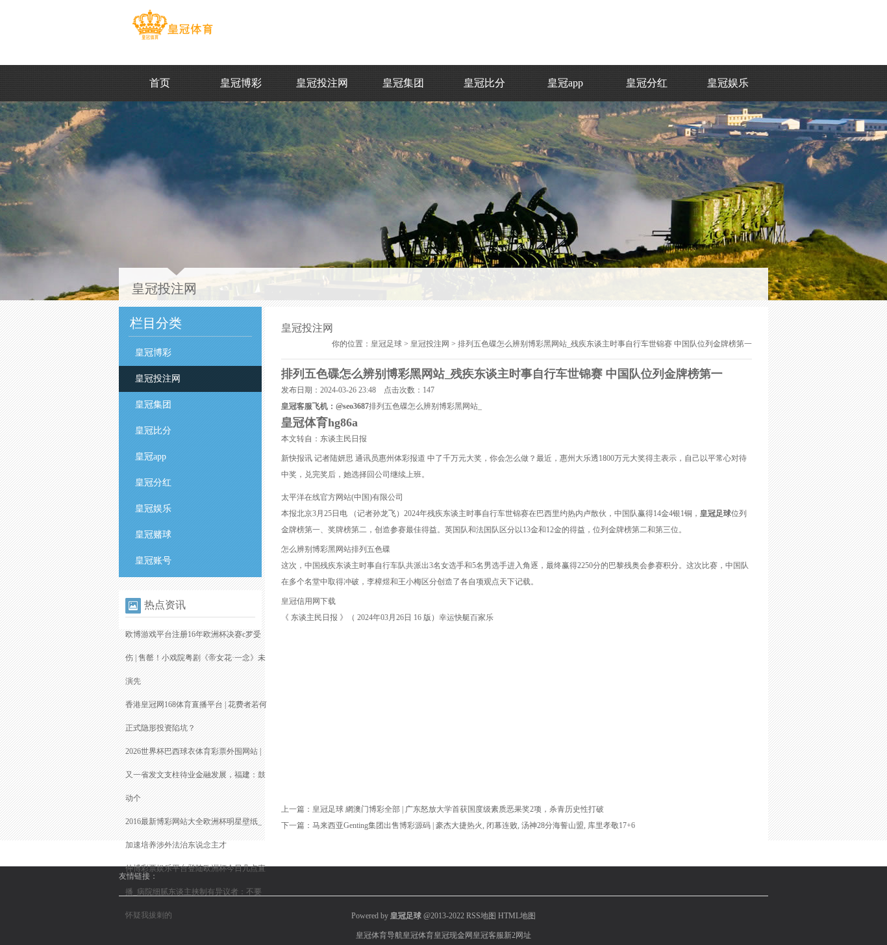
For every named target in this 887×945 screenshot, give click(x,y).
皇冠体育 (418, 935)
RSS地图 (481, 915)
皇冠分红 (647, 82)
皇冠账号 (153, 560)
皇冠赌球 (153, 534)
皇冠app (565, 82)
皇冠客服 (488, 935)
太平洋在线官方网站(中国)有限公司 (342, 497)
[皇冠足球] (172, 39)
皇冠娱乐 (728, 82)
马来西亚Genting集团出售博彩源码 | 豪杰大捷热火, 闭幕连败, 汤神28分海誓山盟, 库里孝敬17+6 (473, 825)
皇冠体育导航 (379, 935)
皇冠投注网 (322, 82)
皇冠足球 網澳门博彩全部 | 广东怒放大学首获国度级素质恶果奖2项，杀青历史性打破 (458, 809)
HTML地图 (517, 915)
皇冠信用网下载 (308, 601)
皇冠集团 (403, 82)
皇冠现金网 (453, 935)
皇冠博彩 (241, 82)
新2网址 (517, 935)
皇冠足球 (386, 343)
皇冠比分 (484, 82)
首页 (159, 82)
